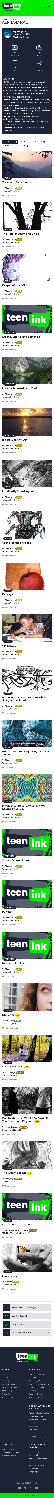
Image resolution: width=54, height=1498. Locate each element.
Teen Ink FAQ (7, 1391)
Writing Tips (33, 1426)
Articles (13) (26, 142)
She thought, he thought (18, 1224)
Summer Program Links (38, 1452)
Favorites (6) (10, 146)
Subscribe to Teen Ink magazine (37, 1434)
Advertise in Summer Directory (37, 1389)
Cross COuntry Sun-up (16, 860)
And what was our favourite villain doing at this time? (24, 699)
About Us (5, 1374)
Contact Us (6, 1377)
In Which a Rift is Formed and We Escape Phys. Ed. (24, 807)
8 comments (10, 1237)
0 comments (10, 298)
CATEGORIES (26, 1496)
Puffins (6, 911)
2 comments (10, 195)
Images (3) (40, 142)
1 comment (9, 767)
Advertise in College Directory (40, 1384)
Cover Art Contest (9, 1449)
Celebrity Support (8, 1384)
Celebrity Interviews (9, 1387)
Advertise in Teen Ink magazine (37, 1375)
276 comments (11, 1134)
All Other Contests (9, 1456)
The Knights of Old (14, 1172)
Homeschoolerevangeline (16, 1230)
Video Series (33, 1468)
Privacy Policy (7, 1394)
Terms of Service (8, 1397)
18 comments (10, 1186)
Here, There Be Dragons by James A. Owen (26, 753)
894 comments (11, 1028)
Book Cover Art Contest (11, 1452)
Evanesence (10, 1276)
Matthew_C (10, 1072)
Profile (14, 19)
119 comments (10, 1080)
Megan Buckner (12, 1127)
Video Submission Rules (38, 1423)
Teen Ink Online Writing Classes (38, 1460)
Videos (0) (25, 146)
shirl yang (9, 1178)
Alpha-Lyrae (10, 188)
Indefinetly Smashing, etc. (19, 491)
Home (4, 19)
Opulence (8, 1014)
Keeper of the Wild (14, 285)
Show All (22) (10, 142)
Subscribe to (24, 1308)
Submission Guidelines (37, 1420)
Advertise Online (35, 1394)
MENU (44, 7)
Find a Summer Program (21, 1332)
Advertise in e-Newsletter (38, 1397)
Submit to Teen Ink (19, 1316)
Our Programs (7, 1381)
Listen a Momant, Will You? (19, 388)
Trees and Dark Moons (17, 182)
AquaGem (9, 1021)
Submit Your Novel (36, 1416)
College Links (34, 1455)
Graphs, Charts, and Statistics (21, 336)
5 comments (9, 976)
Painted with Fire (13, 963)
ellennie (8, 1282)
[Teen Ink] (13, 7)
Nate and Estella (13, 1066)
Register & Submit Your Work (39, 1413)
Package (7, 594)
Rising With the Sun (15, 439)
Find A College (17, 1324)
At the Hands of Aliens (16, 542)
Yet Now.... (9, 645)
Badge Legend (34, 1472)
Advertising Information (38, 1381)
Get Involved (33, 1429)
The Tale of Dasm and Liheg (20, 233)
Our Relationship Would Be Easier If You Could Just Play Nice (25, 1120)
